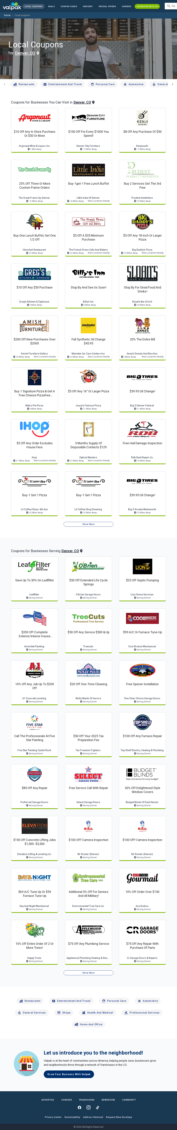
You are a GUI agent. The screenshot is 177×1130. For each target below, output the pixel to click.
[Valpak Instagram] (88, 1107)
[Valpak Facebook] (79, 1107)
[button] (107, 6)
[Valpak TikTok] (97, 1107)
